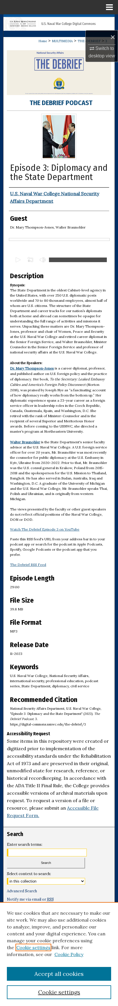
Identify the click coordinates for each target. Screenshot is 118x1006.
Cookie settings (33, 947)
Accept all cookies (59, 973)
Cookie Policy (68, 954)
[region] (59, 954)
